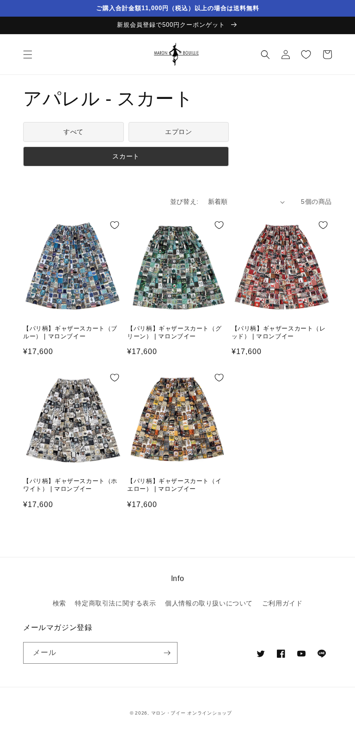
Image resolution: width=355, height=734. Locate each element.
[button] (28, 54)
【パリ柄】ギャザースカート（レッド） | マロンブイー (279, 332)
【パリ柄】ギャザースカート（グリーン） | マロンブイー (174, 332)
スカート (125, 156)
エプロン (178, 131)
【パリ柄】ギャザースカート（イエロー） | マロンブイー (174, 484)
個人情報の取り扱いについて (209, 603)
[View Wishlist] (306, 54)
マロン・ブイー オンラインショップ (191, 713)
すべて (73, 131)
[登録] (167, 653)
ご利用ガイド (282, 603)
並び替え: (184, 201)
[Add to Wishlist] (114, 225)
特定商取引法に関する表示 (115, 603)
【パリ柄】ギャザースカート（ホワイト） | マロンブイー (70, 484)
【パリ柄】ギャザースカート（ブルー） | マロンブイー (70, 332)
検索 (59, 603)
